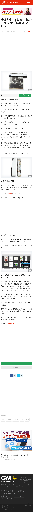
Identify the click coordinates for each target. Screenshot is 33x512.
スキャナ (9, 194)
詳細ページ (26, 95)
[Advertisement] (16, 52)
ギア (3, 419)
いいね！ (17, 363)
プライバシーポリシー (8, 493)
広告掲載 (21, 491)
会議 (22, 419)
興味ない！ (17, 367)
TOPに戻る (28, 506)
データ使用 (18, 496)
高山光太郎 (5, 31)
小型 (27, 419)
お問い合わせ (5, 496)
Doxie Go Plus (11, 323)
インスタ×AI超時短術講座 (8, 459)
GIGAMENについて (7, 491)
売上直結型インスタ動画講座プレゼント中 (14, 455)
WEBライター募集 (7, 499)
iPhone (9, 419)
